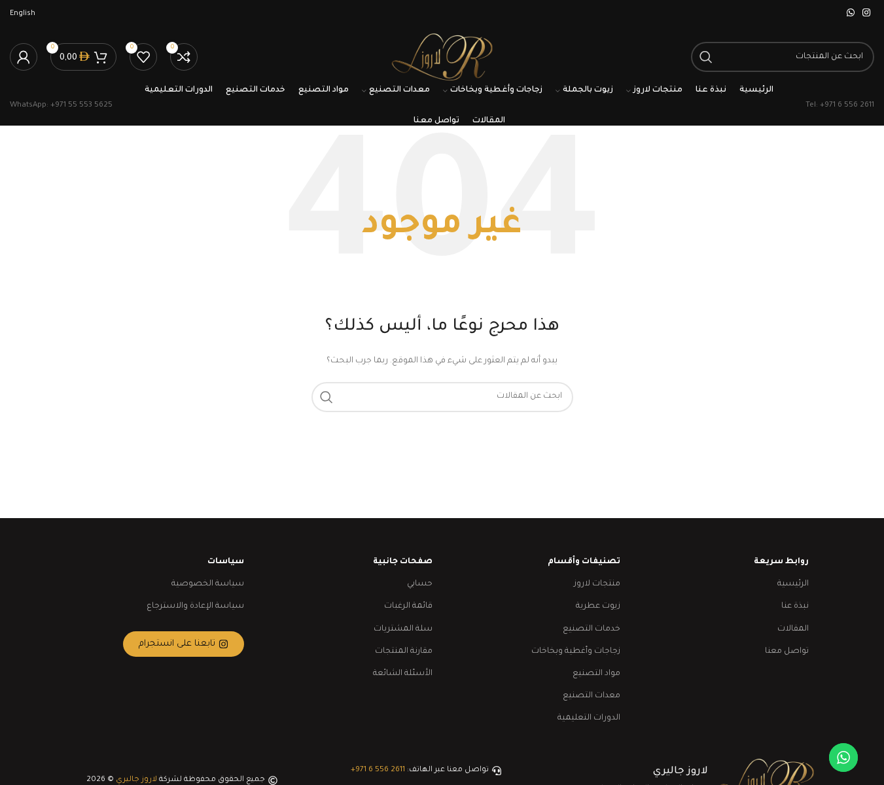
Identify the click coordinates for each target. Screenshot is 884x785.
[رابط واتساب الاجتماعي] (850, 14)
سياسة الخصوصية (207, 584)
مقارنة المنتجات (404, 651)
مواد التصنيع (596, 673)
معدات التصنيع (591, 696)
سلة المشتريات (403, 629)
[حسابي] (23, 57)
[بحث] (706, 57)
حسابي (420, 584)
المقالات (793, 629)
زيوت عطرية (598, 606)
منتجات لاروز (597, 584)
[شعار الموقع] (441, 58)
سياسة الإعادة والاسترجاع (195, 606)
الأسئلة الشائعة (403, 673)
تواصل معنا (787, 651)
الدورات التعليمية (588, 718)
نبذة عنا (795, 606)
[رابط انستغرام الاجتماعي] (866, 14)
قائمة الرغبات (408, 606)
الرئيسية (793, 584)
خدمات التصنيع (591, 629)
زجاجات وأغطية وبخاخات (575, 651)
